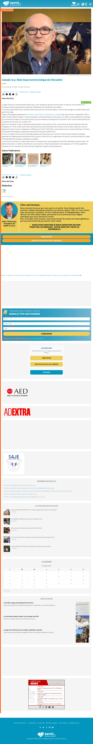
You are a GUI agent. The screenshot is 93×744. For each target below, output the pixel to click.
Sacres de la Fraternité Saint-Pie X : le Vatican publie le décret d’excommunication (34, 510)
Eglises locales (7, 10)
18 (71, 580)
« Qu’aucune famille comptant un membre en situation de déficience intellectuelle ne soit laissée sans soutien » (35, 491)
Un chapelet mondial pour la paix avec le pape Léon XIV (26, 519)
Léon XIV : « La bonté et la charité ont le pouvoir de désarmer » (21, 497)
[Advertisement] (46, 260)
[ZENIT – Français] (26, 3)
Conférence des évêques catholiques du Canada (43, 114)
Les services (41, 723)
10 (58, 576)
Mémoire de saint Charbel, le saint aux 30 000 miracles (26, 528)
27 (10, 586)
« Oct (5, 591)
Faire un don (46, 237)
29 (34, 586)
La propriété (32, 723)
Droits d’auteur (63, 723)
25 (71, 583)
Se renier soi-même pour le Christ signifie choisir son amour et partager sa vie (26, 488)
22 (34, 583)
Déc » (8, 591)
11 (71, 576)
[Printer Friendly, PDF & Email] (86, 102)
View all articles (7, 197)
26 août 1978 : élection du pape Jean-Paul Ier (16, 485)
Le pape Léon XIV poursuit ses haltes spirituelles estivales (23, 630)
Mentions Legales (51, 723)
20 (10, 583)
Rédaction (24, 92)
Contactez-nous (74, 723)
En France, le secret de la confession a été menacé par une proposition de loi (32, 537)
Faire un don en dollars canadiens (46, 241)
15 (34, 580)
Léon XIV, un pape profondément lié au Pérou (18, 603)
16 (46, 580)
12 (83, 576)
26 (83, 583)
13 (10, 580)
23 (46, 583)
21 (22, 583)
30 (46, 586)
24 (58, 583)
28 (22, 586)
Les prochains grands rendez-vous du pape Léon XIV (21, 616)
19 (83, 580)
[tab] (37, 682)
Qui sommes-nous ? (20, 723)
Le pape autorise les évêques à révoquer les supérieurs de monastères (31, 546)
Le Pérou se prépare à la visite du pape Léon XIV (17, 494)
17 (58, 580)
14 (22, 580)
